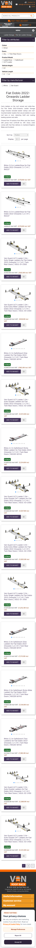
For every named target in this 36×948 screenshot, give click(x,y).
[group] (18, 154)
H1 (5, 68)
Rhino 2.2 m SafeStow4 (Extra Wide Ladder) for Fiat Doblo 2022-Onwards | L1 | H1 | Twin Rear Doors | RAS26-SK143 (18, 451)
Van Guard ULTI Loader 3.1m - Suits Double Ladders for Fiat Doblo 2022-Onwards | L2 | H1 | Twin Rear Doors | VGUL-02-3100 (17, 790)
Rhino (6, 86)
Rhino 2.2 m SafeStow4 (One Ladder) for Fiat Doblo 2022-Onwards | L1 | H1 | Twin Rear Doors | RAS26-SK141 (16, 356)
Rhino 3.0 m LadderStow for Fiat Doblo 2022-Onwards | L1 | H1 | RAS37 (17, 167)
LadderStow (8, 60)
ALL (5, 54)
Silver (6, 48)
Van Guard (14, 86)
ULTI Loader (8, 62)
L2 (9, 74)
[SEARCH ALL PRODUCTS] (31, 16)
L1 (4, 74)
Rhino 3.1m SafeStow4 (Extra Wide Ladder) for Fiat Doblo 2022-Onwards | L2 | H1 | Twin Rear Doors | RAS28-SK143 (18, 693)
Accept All (18, 942)
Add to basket (12, 184)
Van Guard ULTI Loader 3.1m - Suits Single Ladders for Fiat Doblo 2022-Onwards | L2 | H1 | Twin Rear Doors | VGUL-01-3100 (18, 596)
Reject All (18, 935)
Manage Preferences (18, 929)
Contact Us (31, 2)
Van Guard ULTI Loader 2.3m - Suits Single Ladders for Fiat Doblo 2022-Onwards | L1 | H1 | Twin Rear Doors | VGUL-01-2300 (18, 261)
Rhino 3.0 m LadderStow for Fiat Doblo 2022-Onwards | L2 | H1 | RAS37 (17, 214)
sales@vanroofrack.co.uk (26, 4)
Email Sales (5, 26)
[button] (15, 160)
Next (32, 866)
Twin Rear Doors (15, 54)
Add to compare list (23, 184)
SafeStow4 (19, 60)
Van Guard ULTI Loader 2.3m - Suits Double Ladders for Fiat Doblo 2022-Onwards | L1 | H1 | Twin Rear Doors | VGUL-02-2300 (17, 403)
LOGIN (33, 6)
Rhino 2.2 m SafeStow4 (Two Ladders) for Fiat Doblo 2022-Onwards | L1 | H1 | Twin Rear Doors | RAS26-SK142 (16, 742)
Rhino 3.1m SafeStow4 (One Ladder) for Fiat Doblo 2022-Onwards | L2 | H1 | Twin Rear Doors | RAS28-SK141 (16, 645)
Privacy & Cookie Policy (11, 924)
